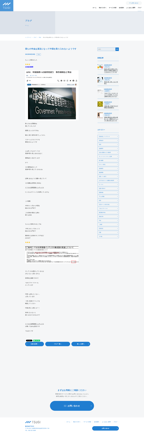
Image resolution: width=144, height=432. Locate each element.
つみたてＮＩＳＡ (103, 208)
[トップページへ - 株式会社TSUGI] (32, 422)
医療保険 (101, 192)
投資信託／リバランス (104, 136)
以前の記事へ (34, 344)
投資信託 (101, 228)
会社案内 (121, 7)
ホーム (94, 7)
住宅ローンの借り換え (104, 204)
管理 (100, 144)
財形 (100, 200)
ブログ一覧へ (57, 344)
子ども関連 (101, 196)
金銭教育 (101, 168)
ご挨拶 (100, 224)
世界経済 (101, 140)
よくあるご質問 (130, 7)
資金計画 (101, 216)
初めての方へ (102, 7)
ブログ (139, 7)
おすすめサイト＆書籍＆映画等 (106, 180)
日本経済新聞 (29, 67)
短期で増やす (102, 188)
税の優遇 (101, 160)
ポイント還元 (102, 164)
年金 (39, 54)
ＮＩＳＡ (101, 184)
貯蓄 (100, 232)
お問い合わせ (134, 3)
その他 (100, 236)
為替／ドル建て (102, 176)
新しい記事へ (81, 344)
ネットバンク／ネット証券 (105, 156)
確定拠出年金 (102, 212)
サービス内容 (112, 7)
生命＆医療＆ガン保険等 (105, 152)
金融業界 (101, 148)
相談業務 (101, 172)
